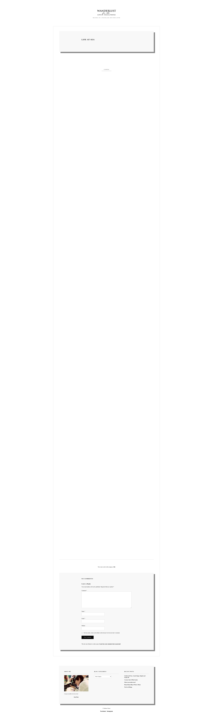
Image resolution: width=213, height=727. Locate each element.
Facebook (103, 711)
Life (114, 567)
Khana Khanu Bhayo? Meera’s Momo (132, 684)
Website (83, 625)
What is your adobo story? (130, 682)
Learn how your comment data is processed (109, 644)
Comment (84, 590)
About (109, 21)
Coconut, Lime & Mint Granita (131, 679)
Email (83, 618)
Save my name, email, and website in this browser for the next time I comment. (102, 632)
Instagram (110, 711)
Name (83, 611)
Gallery (97, 21)
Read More (76, 697)
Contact (116, 21)
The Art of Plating (128, 687)
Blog (103, 21)
